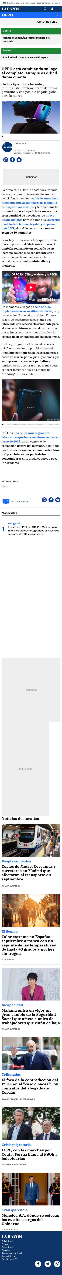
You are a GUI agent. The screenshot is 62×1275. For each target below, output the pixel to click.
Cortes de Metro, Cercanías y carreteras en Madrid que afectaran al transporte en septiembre (29, 872)
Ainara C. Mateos (11, 886)
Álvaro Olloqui (10, 1099)
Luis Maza (19, 144)
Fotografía (14, 523)
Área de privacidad (12, 1253)
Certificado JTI (9, 1259)
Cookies (6, 1250)
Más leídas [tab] (9, 513)
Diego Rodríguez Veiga (14, 1164)
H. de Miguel (8, 959)
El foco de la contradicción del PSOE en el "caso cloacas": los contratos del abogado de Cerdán (30, 1086)
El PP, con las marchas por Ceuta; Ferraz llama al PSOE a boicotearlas (30, 1154)
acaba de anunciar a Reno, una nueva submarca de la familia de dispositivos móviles (30, 203)
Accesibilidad (9, 1256)
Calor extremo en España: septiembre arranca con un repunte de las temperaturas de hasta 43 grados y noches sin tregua (29, 945)
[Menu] (59, 9)
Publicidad (7, 1241)
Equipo (5, 1244)
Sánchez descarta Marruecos (21, 3)
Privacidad (7, 1247)
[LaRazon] (13, 9)
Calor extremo (43, 3)
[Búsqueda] (45, 8)
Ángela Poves (27, 1099)
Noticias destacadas (20, 818)
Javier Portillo (10, 1230)
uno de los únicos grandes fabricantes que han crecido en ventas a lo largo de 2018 (31, 437)
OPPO (7, 15)
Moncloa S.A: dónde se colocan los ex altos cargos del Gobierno (30, 1219)
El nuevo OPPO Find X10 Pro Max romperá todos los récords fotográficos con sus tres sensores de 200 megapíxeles (33, 531)
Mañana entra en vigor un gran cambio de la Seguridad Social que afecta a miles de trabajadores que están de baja (31, 1016)
